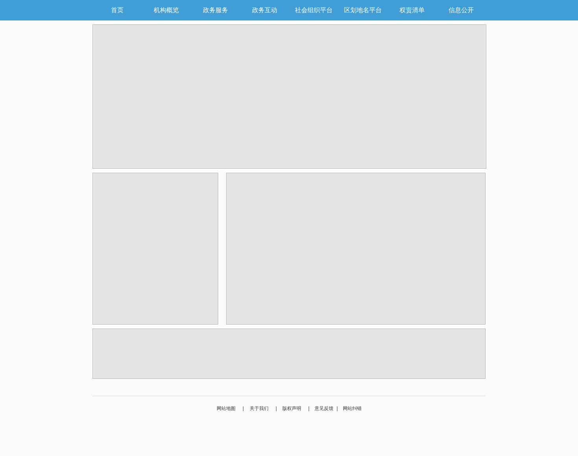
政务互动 (264, 10)
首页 (117, 10)
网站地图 (226, 408)
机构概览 (166, 10)
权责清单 (412, 10)
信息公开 (461, 10)
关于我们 (259, 408)
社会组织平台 (314, 10)
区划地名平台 (363, 10)
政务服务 (215, 10)
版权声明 (291, 408)
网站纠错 (352, 408)
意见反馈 (324, 408)
